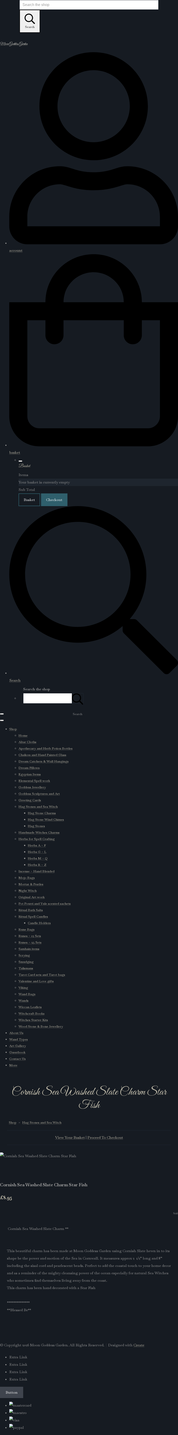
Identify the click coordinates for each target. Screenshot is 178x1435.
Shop (13, 729)
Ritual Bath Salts (31, 910)
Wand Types (18, 1039)
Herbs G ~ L (37, 852)
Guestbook (17, 1052)
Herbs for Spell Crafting (37, 839)
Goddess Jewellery (32, 787)
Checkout (54, 499)
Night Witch (28, 890)
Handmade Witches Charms (39, 832)
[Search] (77, 698)
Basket (29, 499)
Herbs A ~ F (37, 845)
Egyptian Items (30, 774)
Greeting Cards (30, 800)
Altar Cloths (27, 742)
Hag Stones (36, 826)
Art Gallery (17, 1046)
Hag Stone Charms (42, 813)
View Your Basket (70, 1137)
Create (139, 1345)
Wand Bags (27, 994)
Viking (23, 987)
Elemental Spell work (34, 781)
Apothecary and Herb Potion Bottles (46, 748)
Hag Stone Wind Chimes (46, 819)
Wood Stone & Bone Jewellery (41, 1026)
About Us (16, 1033)
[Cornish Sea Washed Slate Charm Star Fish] (7, 1170)
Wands (24, 1000)
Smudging (26, 962)
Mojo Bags (27, 878)
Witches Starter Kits (33, 1020)
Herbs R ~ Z (37, 865)
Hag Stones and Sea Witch (38, 806)
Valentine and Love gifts (36, 981)
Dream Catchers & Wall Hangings (44, 761)
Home (23, 735)
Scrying (24, 955)
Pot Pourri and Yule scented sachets (45, 903)
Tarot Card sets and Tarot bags (42, 975)
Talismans (26, 968)
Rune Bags (27, 929)
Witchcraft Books (31, 1013)
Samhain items (29, 949)
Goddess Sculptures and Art (39, 794)
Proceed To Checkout (105, 1137)
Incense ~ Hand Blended (36, 871)
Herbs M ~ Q (38, 858)
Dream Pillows (29, 768)
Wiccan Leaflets (30, 1007)
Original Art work (32, 897)
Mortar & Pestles (31, 884)
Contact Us (17, 1059)
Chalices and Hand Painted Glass (42, 755)
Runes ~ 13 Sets (30, 936)
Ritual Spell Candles (33, 916)
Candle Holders (39, 923)
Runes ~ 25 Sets (30, 942)
